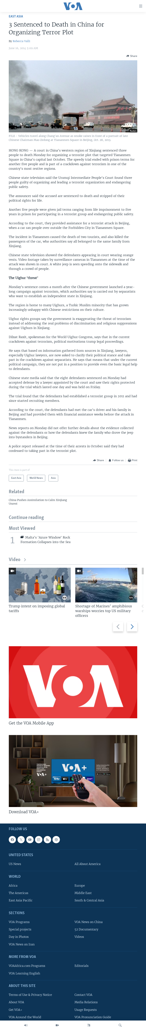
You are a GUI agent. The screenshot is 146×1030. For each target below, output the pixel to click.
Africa (13, 885)
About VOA (16, 1002)
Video (14, 559)
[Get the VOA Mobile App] (73, 682)
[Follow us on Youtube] (29, 839)
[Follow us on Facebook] (12, 839)
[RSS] (47, 839)
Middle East (83, 893)
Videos (79, 937)
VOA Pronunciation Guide (93, 1017)
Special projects (20, 929)
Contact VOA (83, 995)
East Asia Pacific (21, 900)
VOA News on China (89, 922)
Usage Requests (86, 1010)
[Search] (120, 1025)
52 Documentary (86, 929)
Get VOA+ (15, 1010)
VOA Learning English (24, 973)
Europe (80, 885)
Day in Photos (19, 937)
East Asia (16, 16)
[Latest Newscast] (26, 1025)
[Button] (131, 56)
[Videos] (57, 1025)
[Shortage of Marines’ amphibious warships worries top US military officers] (106, 585)
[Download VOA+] (73, 771)
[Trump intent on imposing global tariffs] (40, 585)
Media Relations (86, 1002)
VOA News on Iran (22, 944)
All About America (88, 864)
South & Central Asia (89, 900)
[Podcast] (56, 839)
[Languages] (88, 1025)
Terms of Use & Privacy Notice (30, 995)
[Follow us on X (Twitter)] (21, 839)
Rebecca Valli (21, 41)
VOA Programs (19, 922)
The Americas (18, 893)
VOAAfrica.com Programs (27, 966)
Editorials (82, 966)
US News (15, 864)
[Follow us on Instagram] (38, 839)
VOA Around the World (25, 1017)
